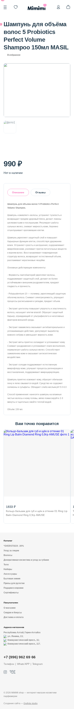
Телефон (9, 663)
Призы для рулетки (14, 583)
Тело (6, 564)
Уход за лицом (11, 550)
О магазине (10, 608)
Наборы (8, 569)
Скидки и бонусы (13, 612)
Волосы (8, 555)
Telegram (37, 663)
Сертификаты (11, 592)
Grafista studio (31, 703)
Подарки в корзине (14, 588)
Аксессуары (10, 574)
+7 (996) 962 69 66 (20, 657)
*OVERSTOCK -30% (14, 546)
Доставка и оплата (14, 617)
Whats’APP (23, 663)
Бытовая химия (12, 578)
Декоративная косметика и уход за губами (26, 560)
